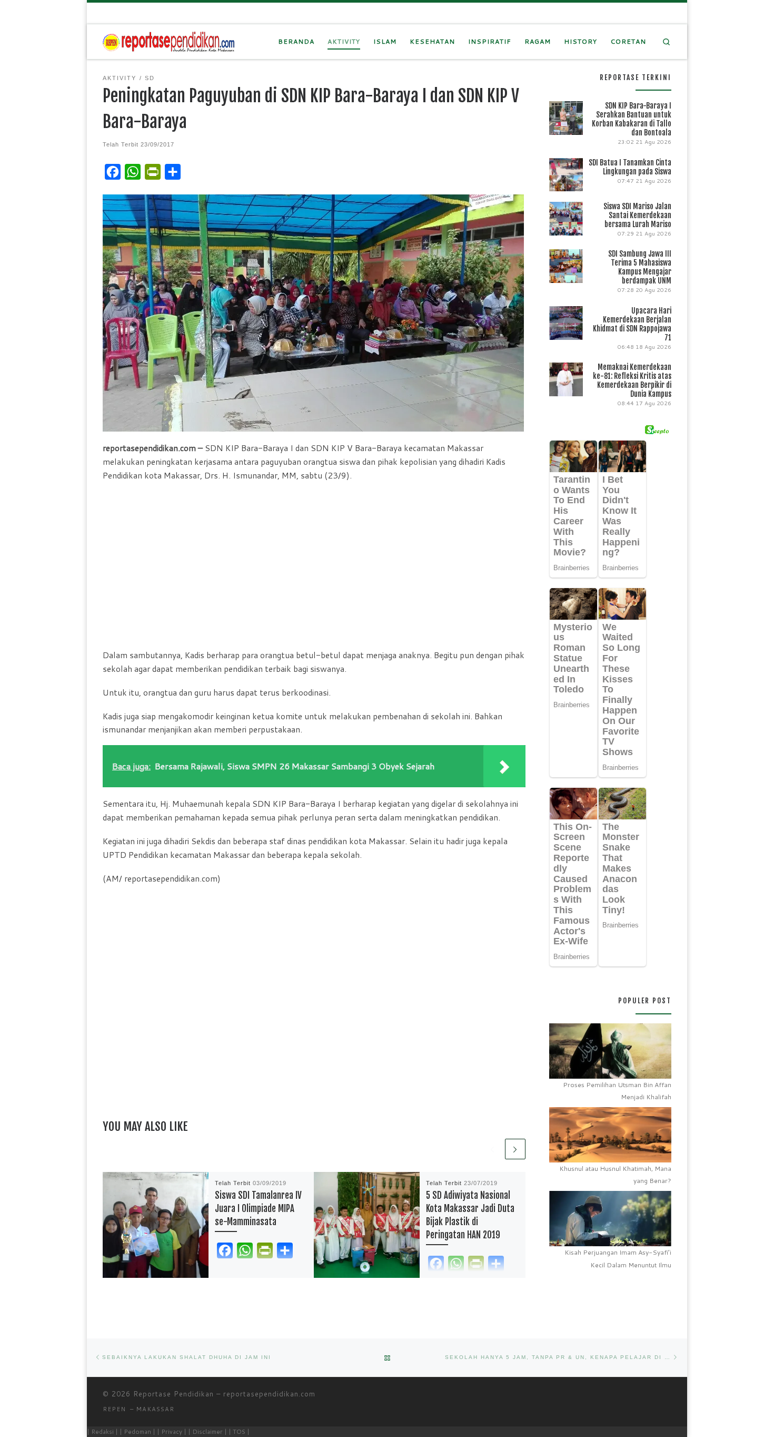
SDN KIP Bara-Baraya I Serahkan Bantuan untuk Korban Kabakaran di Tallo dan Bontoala (631, 119)
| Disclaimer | (207, 1431)
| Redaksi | (102, 1431)
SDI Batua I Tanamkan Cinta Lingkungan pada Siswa (630, 167)
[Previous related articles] (492, 1149)
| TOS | (239, 1431)
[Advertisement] (314, 564)
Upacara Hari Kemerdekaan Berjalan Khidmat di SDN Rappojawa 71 (632, 324)
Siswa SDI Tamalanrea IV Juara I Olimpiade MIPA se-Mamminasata (258, 1208)
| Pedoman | (137, 1431)
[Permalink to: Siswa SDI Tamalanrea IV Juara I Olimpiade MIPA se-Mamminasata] (156, 1225)
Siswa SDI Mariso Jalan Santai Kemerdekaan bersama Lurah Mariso (637, 215)
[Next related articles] (515, 1149)
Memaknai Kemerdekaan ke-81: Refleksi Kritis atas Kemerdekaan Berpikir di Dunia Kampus (632, 380)
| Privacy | (171, 1431)
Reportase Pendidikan (173, 1394)
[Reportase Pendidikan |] (168, 41)
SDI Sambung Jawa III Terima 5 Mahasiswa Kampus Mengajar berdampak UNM (639, 267)
